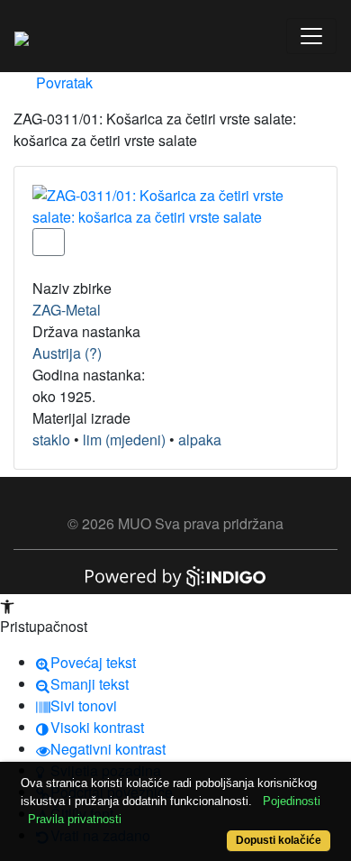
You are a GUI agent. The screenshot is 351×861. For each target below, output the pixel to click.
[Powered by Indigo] (176, 574)
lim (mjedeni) (124, 439)
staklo (51, 439)
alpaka (199, 439)
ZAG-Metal (66, 309)
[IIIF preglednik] (48, 242)
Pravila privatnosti (75, 819)
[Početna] (21, 36)
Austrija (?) (67, 353)
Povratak (62, 82)
